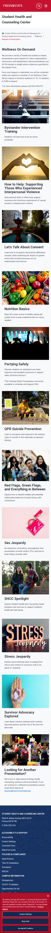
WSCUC (5, 871)
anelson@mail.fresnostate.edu (17, 791)
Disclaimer (6, 867)
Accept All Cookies (25, 928)
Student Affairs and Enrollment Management (22, 33)
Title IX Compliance (10, 863)
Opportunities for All (10, 889)
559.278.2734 (10, 825)
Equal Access (8, 859)
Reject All (25, 921)
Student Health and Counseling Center (17, 36)
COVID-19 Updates (10, 884)
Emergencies (7, 880)
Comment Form (8, 846)
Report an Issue (9, 850)
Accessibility (7, 837)
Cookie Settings (9, 841)
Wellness (38, 36)
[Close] (48, 896)
